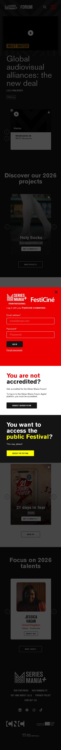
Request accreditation (21, 405)
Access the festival (20, 453)
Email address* (14, 315)
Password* (12, 329)
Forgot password (14, 350)
